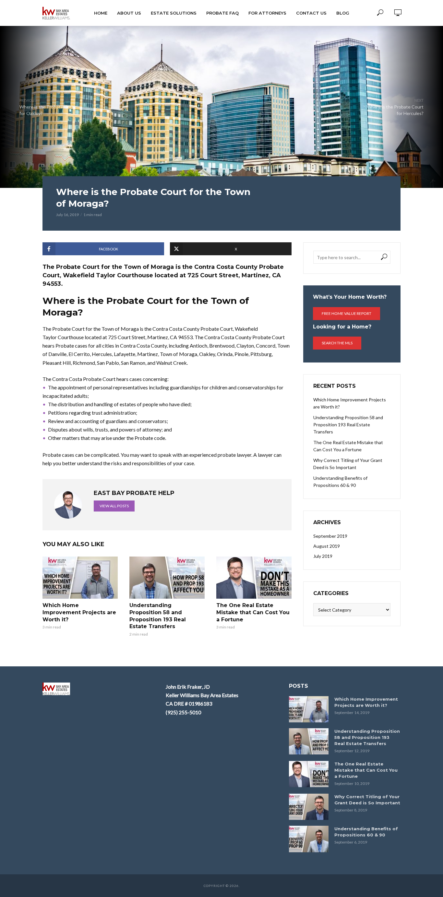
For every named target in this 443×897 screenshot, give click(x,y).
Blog (342, 13)
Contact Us (311, 13)
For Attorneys (267, 13)
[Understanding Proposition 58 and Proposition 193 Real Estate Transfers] (167, 578)
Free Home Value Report (346, 313)
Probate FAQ (222, 13)
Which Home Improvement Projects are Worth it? (79, 612)
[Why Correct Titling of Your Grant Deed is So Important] (309, 807)
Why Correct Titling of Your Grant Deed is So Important (347, 463)
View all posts (114, 505)
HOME (100, 13)
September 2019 (330, 536)
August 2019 (326, 546)
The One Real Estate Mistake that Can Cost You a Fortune (253, 612)
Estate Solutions (174, 13)
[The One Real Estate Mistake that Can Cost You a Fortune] (254, 578)
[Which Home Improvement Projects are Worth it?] (80, 578)
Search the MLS (337, 342)
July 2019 (322, 556)
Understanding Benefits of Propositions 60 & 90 (340, 481)
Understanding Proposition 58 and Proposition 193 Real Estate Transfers (157, 615)
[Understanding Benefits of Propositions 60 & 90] (309, 839)
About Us (129, 13)
